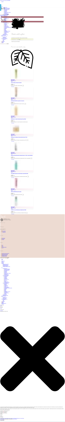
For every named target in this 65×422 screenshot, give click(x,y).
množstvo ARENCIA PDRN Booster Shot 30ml (17, 194)
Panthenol (5, 28)
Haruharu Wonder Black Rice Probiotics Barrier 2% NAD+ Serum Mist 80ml (21, 155)
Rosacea (5, 20)
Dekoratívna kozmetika (5, 295)
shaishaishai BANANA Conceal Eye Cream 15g (17, 100)
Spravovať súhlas (2, 420)
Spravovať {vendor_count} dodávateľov (12, 418)
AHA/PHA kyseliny (6, 283)
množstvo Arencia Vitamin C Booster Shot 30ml (17, 85)
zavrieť (1, 305)
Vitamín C (5, 293)
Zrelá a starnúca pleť (6, 18)
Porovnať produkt (13, 79)
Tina (3, 40)
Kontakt (3, 239)
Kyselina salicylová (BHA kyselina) (8, 27)
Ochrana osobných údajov (6, 265)
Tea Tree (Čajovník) (6, 32)
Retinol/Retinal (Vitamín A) (7, 291)
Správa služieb (6, 418)
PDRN (5, 29)
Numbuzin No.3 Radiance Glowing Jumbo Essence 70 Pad (19, 137)
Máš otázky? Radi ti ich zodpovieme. (5, 0)
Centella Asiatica (6, 285)
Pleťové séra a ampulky (6, 9)
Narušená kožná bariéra (6, 282)
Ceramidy (5, 25)
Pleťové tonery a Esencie (7, 8)
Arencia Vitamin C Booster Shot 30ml (16, 82)
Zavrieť (12, 81)
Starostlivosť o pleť (5, 7)
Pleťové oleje (5, 11)
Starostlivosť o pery (6, 13)
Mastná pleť (5, 278)
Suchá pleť (5, 16)
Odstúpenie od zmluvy (5, 264)
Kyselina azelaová (6, 26)
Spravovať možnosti (2, 418)
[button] (32, 359)
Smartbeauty (4, 39)
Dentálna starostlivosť (6, 14)
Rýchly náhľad (12, 98)
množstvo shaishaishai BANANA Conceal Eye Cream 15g (18, 103)
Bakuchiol (5, 23)
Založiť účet (1, 310)
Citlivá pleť (5, 277)
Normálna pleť (5, 15)
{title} (1, 419)
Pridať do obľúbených (13, 80)
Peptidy (5, 290)
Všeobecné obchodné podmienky (5, 253)
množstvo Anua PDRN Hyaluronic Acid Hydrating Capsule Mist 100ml (19, 176)
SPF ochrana (4, 37)
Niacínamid (5, 288)
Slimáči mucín (5, 31)
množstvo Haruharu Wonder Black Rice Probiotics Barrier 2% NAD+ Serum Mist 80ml (21, 158)
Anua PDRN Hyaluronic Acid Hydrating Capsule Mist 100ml (19, 173)
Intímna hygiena (4, 298)
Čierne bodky (5, 280)
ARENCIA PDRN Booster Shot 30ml (16, 191)
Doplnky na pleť (5, 294)
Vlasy (2, 246)
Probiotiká (5, 30)
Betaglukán (5, 24)
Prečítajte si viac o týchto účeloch (20, 418)
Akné (5, 19)
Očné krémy (5, 10)
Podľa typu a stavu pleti (5, 275)
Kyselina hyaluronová (6, 287)
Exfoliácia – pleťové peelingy (7, 12)
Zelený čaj (5, 33)
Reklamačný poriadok (4, 255)
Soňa (3, 300)
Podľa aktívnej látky (5, 22)
